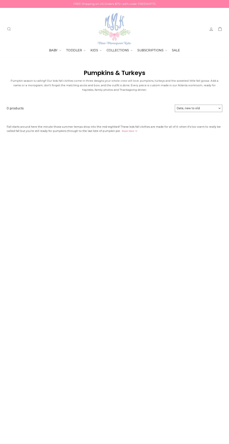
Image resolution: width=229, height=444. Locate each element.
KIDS (95, 50)
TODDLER (74, 50)
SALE (176, 50)
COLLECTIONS (118, 50)
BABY (54, 50)
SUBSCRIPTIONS (150, 50)
